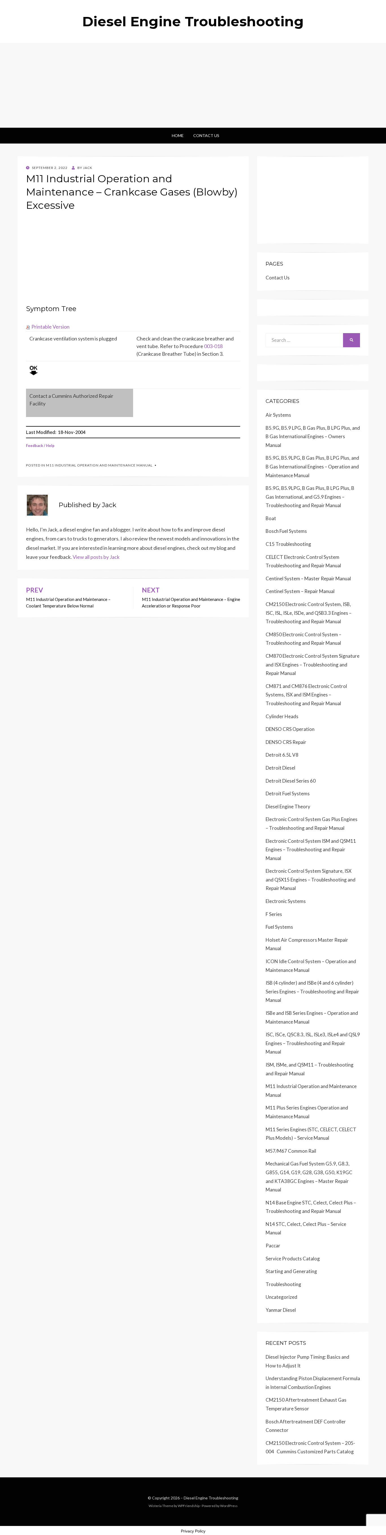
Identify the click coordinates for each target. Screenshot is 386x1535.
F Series (274, 914)
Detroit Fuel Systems (288, 793)
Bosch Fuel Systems (286, 531)
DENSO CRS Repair (286, 742)
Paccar (273, 1246)
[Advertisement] (193, 85)
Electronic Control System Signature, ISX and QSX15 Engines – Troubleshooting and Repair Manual (310, 879)
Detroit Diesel (280, 768)
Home (178, 135)
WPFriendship (188, 1506)
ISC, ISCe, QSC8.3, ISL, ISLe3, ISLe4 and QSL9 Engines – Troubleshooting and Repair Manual (313, 1043)
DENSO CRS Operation (290, 729)
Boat (271, 518)
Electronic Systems (286, 901)
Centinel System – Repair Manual (300, 591)
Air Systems (278, 415)
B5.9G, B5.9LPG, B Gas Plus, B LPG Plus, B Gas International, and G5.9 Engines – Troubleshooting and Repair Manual (310, 496)
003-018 (213, 346)
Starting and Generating (291, 1271)
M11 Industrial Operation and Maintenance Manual (99, 465)
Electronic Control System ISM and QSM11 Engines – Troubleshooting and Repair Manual (311, 849)
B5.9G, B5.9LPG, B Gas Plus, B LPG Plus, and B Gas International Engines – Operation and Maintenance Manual (312, 466)
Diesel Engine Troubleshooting (193, 21)
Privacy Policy (193, 1531)
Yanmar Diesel (281, 1310)
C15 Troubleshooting (288, 544)
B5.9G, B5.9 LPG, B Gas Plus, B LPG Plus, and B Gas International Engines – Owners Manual (313, 436)
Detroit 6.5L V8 (282, 755)
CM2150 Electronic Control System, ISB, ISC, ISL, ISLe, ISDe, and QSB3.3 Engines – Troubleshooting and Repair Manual (309, 612)
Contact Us (206, 135)
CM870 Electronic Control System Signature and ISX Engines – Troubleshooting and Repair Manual (312, 664)
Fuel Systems (279, 927)
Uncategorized (281, 1297)
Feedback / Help (40, 445)
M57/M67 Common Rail (291, 1151)
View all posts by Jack (96, 557)
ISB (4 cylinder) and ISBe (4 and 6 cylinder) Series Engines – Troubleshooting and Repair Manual (312, 991)
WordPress (229, 1506)
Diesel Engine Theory (288, 806)
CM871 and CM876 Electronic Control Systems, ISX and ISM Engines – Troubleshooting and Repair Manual (306, 694)
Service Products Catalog (293, 1259)
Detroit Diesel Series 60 (291, 781)
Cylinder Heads (282, 716)
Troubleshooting (283, 1284)
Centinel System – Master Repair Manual (308, 578)
